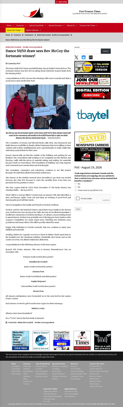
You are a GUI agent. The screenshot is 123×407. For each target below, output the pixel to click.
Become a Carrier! (42, 376)
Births (25, 379)
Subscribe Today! (14, 30)
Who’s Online (56, 371)
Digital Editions (32, 30)
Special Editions (70, 396)
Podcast (26, 384)
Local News (15, 366)
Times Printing (75, 369)
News (9, 25)
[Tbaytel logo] (92, 115)
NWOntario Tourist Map (60, 366)
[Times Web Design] (20, 340)
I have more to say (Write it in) (90, 190)
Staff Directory (94, 379)
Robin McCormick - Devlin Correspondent (24, 47)
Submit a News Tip (95, 369)
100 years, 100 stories (59, 376)
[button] (57, 2)
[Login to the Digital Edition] (61, 340)
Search (77, 47)
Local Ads (39, 369)
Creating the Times (77, 376)
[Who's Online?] (41, 340)
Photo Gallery (16, 374)
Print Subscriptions (49, 394)
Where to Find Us (95, 381)
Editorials (26, 369)
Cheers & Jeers (94, 374)
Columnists (27, 366)
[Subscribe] (82, 340)
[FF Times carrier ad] (92, 146)
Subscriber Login (49, 399)
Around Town (27, 381)
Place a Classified (42, 371)
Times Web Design (77, 371)
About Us (71, 25)
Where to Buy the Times (79, 374)
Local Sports (16, 369)
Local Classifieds (41, 366)
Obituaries (26, 376)
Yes (79, 184)
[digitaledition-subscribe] (92, 93)
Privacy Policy (75, 379)
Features (20, 25)
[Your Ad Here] (102, 340)
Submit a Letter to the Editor (98, 371)
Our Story (74, 366)
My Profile (63, 2)
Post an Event (94, 384)
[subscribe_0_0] (92, 67)
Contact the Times (87, 25)
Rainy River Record (58, 374)
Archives (55, 379)
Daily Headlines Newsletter (52, 396)
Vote (78, 209)
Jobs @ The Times (95, 386)
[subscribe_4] (92, 80)
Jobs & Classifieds (36, 25)
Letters (25, 374)
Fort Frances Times (89, 11)
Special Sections (55, 25)
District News (16, 371)
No (79, 187)
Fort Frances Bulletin (71, 394)
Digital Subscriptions (50, 391)
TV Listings (55, 369)
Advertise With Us (41, 374)
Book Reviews (28, 371)
